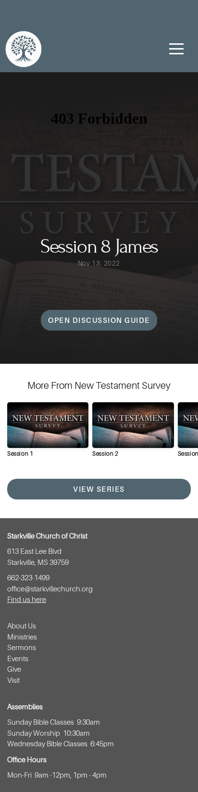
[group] (47, 433)
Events (18, 658)
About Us (21, 625)
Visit (14, 680)
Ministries (22, 636)
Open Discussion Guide (99, 320)
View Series (99, 489)
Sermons (21, 647)
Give (14, 668)
